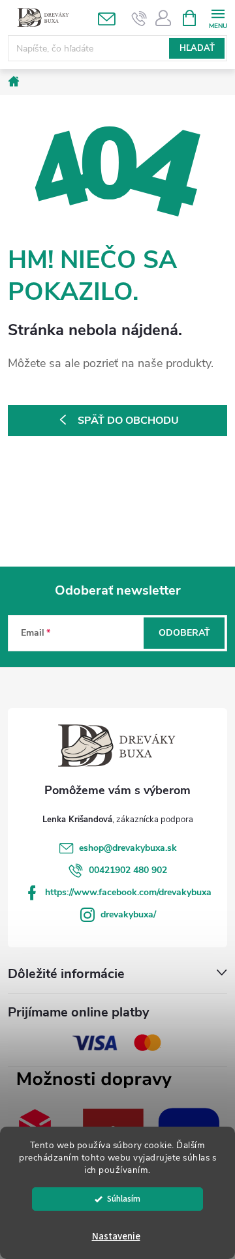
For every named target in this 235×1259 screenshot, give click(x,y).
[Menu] (217, 17)
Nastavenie (116, 1236)
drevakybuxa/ (128, 914)
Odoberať (184, 633)
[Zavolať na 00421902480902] (139, 18)
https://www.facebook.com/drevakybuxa (128, 892)
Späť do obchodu (128, 420)
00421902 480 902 (128, 870)
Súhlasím (123, 1198)
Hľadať (197, 48)
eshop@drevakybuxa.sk (128, 848)
